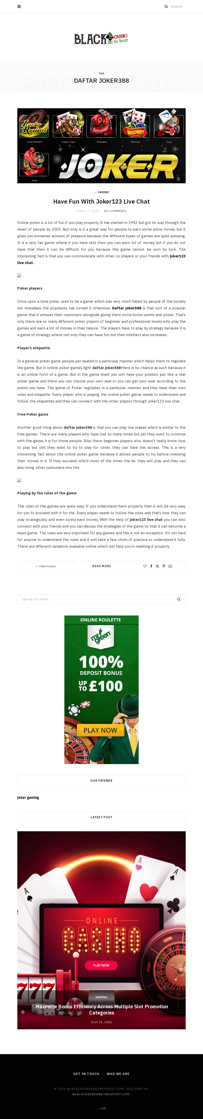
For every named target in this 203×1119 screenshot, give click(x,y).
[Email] (170, 566)
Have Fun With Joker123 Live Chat (101, 201)
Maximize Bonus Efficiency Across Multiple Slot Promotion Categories (101, 1009)
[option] (101, 930)
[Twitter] (157, 566)
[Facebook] (151, 566)
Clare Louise (47, 566)
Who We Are (118, 1074)
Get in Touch (86, 1074)
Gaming (102, 997)
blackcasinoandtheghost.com (101, 1094)
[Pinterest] (164, 566)
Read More (101, 566)
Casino (103, 192)
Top (102, 1108)
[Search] (166, 6)
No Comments (115, 211)
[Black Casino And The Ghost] (101, 38)
